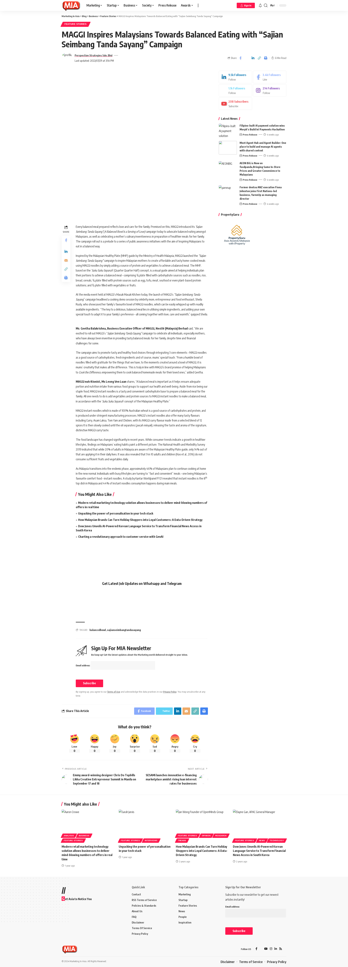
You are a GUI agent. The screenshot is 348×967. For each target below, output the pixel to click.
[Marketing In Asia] (71, 5)
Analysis (69, 836)
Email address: (83, 665)
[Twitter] (235, 90)
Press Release (250, 134)
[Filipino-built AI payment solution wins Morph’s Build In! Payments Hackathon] (228, 130)
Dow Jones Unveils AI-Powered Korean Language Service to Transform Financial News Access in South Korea (259, 851)
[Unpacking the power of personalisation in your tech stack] (145, 826)
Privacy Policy (170, 691)
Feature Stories (76, 24)
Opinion (206, 836)
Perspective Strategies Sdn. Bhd (93, 55)
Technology (277, 841)
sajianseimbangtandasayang (124, 629)
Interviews (151, 841)
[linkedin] (235, 77)
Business (84, 836)
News (262, 841)
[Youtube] (235, 103)
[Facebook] (269, 77)
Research (221, 836)
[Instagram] (269, 90)
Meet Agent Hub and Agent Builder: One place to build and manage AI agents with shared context (263, 146)
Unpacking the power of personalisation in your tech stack (115, 513)
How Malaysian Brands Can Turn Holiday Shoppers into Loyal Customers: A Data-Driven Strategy (140, 520)
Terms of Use (113, 691)
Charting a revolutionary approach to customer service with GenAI (120, 536)
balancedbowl (98, 629)
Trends (182, 841)
